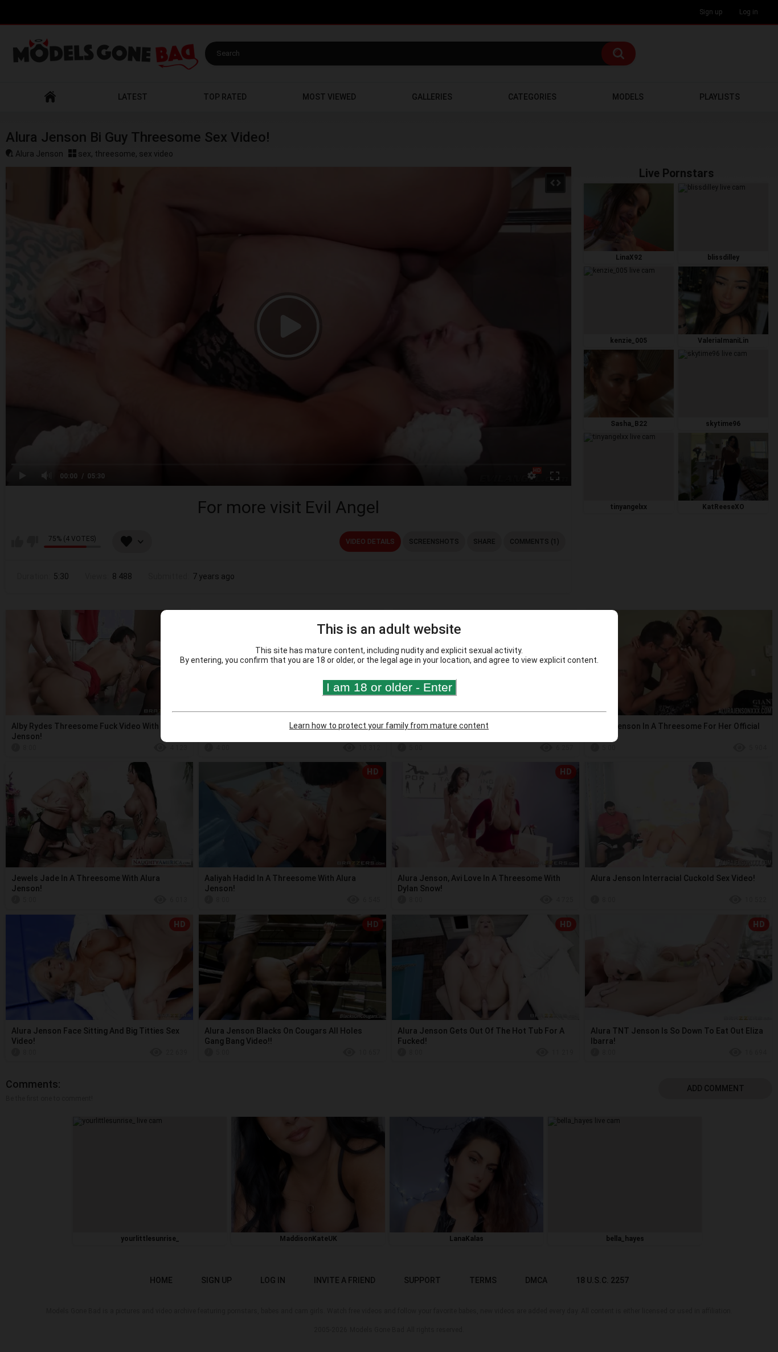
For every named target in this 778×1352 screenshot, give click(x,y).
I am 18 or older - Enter (389, 687)
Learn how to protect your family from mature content (389, 725)
